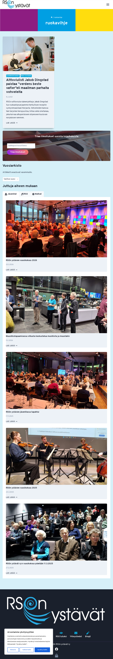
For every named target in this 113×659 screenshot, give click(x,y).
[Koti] (51, 17)
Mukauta (13, 650)
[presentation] (28, 54)
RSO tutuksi (26, 76)
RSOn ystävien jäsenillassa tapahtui (22, 412)
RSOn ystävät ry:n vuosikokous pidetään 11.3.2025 (29, 563)
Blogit (88, 636)
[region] (28, 642)
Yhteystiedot (76, 636)
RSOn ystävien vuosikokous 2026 (21, 260)
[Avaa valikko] (107, 4)
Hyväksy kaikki (42, 650)
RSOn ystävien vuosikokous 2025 (21, 488)
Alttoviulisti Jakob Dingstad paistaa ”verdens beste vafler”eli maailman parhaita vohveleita (27, 86)
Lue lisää (11, 123)
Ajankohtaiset (13, 76)
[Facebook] (56, 649)
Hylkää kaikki (26, 650)
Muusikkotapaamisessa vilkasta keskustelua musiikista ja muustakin (38, 336)
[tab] (11, 194)
